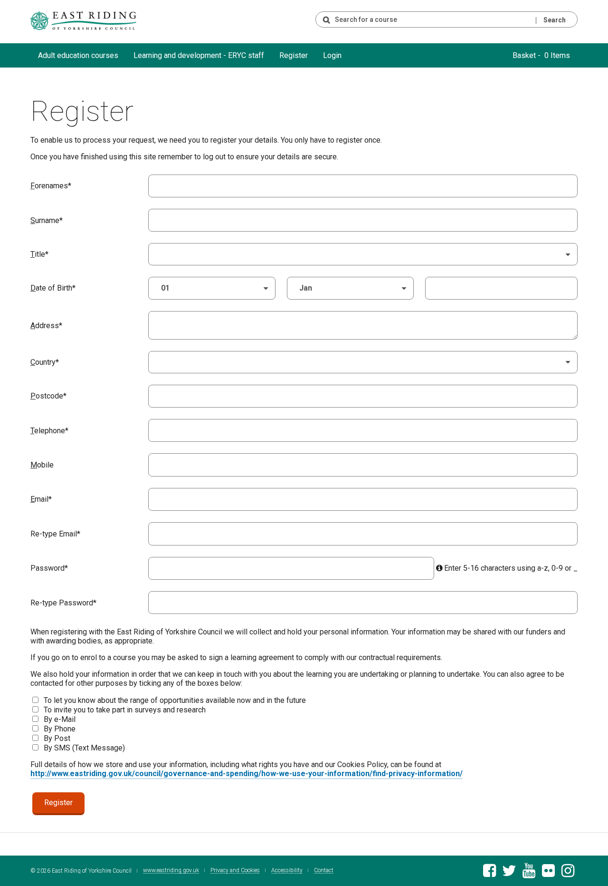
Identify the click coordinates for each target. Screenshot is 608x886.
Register (293, 55)
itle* (39, 254)
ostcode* (48, 395)
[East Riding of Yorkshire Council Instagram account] (568, 873)
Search (554, 20)
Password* (49, 568)
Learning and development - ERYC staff (198, 55)
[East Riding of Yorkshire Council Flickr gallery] (548, 873)
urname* (46, 220)
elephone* (49, 430)
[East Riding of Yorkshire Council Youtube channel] (529, 873)
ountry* (44, 362)
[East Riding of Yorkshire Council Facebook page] (489, 873)
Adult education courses (78, 55)
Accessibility (287, 870)
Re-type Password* (63, 602)
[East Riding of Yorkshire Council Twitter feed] (509, 873)
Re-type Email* (55, 533)
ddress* (46, 325)
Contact (323, 870)
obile (42, 464)
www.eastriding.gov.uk (171, 870)
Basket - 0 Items (541, 55)
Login (332, 55)
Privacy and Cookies (235, 870)
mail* (41, 499)
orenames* (50, 185)
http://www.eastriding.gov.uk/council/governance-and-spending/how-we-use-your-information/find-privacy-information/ (246, 773)
